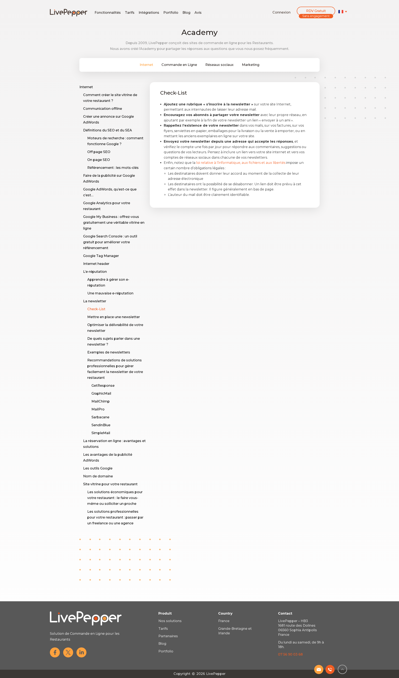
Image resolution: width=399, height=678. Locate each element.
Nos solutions (170, 621)
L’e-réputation (95, 272)
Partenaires (168, 636)
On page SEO (98, 160)
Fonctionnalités (108, 13)
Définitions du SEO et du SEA (107, 130)
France (223, 621)
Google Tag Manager (101, 256)
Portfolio (170, 13)
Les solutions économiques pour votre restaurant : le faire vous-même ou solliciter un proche (115, 498)
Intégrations (149, 13)
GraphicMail (101, 393)
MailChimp (100, 401)
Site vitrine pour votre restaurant (110, 484)
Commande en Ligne (179, 65)
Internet (146, 65)
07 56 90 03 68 (290, 654)
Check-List (96, 309)
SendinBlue (100, 425)
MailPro (98, 409)
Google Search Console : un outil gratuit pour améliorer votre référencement (110, 242)
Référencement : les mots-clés (113, 168)
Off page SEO (98, 152)
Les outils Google (97, 468)
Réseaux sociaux (219, 65)
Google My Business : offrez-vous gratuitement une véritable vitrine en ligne (113, 222)
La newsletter (94, 301)
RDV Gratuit (316, 11)
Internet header (96, 264)
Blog (186, 13)
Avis (198, 13)
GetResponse (103, 386)
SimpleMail (100, 433)
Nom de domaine (98, 476)
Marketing (250, 65)
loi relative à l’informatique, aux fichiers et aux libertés (240, 163)
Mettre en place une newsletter (113, 317)
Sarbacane (100, 417)
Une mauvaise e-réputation (110, 293)
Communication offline (102, 109)
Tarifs (129, 13)
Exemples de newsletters (108, 352)
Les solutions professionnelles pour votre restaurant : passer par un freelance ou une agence (115, 517)
